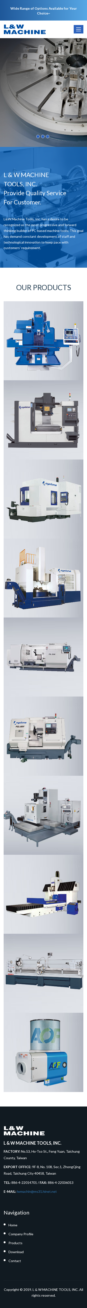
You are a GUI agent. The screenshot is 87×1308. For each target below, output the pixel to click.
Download (16, 1252)
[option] (43, 92)
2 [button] (42, 136)
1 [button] (38, 136)
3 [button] (47, 136)
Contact (14, 1261)
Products (15, 1243)
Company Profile (20, 1234)
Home (12, 1225)
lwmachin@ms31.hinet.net (37, 1191)
